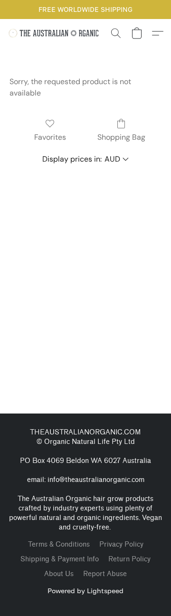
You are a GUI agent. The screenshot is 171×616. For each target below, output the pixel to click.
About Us (59, 574)
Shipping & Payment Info (59, 559)
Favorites (50, 137)
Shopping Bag (121, 137)
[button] (56, 33)
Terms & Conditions (59, 544)
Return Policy (129, 559)
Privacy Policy (121, 544)
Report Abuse (105, 574)
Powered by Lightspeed (86, 591)
